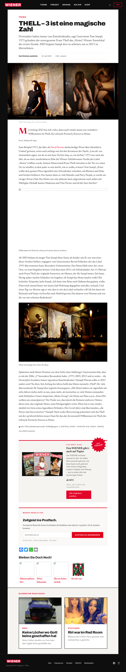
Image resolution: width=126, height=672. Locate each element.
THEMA (43, 5)
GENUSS (66, 5)
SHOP (87, 5)
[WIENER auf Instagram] (118, 663)
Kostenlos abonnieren (87, 535)
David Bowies (57, 147)
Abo (49, 663)
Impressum (58, 663)
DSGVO (78, 663)
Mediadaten (89, 663)
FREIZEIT (54, 5)
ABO (118, 5)
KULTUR (77, 5)
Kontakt (69, 663)
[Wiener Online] (13, 4)
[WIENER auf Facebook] (114, 663)
